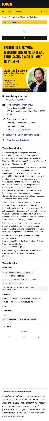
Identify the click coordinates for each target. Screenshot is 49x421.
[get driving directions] (9, 337)
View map (11, 114)
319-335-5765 (32, 412)
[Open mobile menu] (3, 11)
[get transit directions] (24, 337)
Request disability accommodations (23, 135)
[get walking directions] (39, 337)
